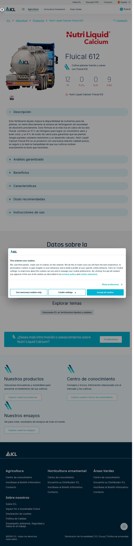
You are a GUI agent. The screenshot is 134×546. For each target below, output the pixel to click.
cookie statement (88, 274)
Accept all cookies (105, 292)
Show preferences (110, 284)
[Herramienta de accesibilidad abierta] (2, 9)
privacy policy (69, 274)
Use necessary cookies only (28, 292)
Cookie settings (65, 292)
